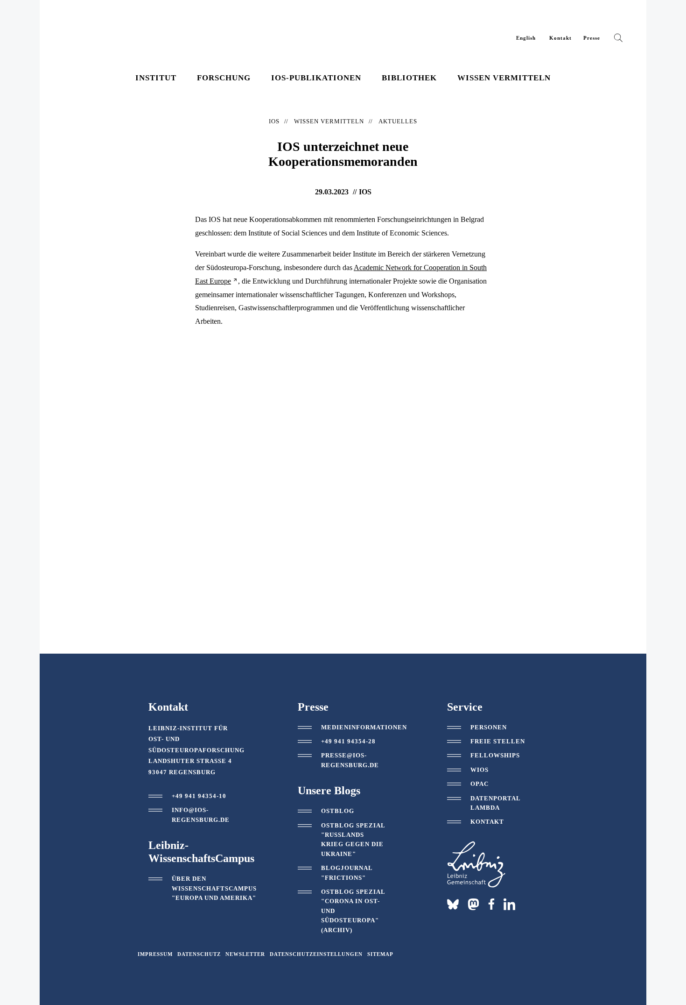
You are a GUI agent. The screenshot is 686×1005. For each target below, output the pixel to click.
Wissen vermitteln (504, 77)
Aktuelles (397, 121)
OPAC (479, 783)
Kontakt (560, 38)
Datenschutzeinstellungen (316, 954)
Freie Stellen (497, 741)
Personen (488, 727)
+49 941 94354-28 (348, 741)
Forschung (224, 77)
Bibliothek (409, 77)
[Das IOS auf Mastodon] (473, 904)
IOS (274, 121)
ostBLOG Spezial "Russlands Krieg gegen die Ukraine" (353, 839)
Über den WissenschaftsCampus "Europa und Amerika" (214, 888)
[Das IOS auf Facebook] (491, 904)
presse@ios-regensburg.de (350, 760)
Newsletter (245, 954)
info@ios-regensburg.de (201, 814)
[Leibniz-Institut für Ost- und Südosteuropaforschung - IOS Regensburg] (125, 33)
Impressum (155, 954)
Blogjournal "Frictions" (346, 872)
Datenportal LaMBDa (495, 803)
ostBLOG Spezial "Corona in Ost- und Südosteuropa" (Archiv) (353, 911)
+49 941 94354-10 (199, 795)
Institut (155, 77)
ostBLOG (337, 810)
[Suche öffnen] (618, 40)
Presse (591, 38)
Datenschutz (199, 954)
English (526, 38)
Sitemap (380, 954)
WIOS (479, 769)
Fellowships (495, 755)
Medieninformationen (364, 727)
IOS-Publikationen (316, 77)
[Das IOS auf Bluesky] (453, 904)
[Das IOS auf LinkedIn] (509, 903)
